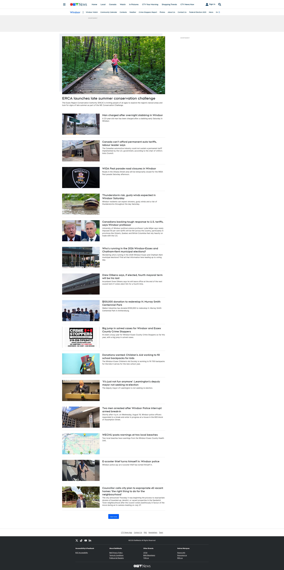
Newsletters (153, 532)
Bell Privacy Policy (116, 553)
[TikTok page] (81, 540)
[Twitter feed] (76, 540)
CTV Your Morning (150, 4)
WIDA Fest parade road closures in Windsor (129, 168)
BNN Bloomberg (149, 555)
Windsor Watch (92, 12)
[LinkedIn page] (90, 540)
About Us (171, 12)
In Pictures (134, 4)
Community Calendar (108, 12)
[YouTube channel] (85, 540)
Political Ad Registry (116, 558)
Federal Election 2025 (197, 12)
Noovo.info (181, 553)
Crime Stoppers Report (148, 12)
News (211, 12)
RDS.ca (180, 558)
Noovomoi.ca (182, 555)
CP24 (145, 553)
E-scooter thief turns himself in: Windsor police (130, 461)
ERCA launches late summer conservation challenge (108, 98)
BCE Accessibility (81, 553)
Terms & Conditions (116, 555)
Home (94, 4)
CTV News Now (187, 4)
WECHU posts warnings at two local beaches (130, 434)
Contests (123, 12)
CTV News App (126, 532)
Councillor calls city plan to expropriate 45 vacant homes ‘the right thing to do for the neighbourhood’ (132, 491)
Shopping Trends (169, 4)
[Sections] (64, 4)
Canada (112, 4)
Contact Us (182, 12)
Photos (162, 12)
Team (161, 532)
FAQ (145, 532)
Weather (132, 12)
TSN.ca (146, 558)
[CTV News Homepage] (78, 4)
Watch (123, 4)
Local (103, 4)
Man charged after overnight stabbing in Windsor (132, 115)
